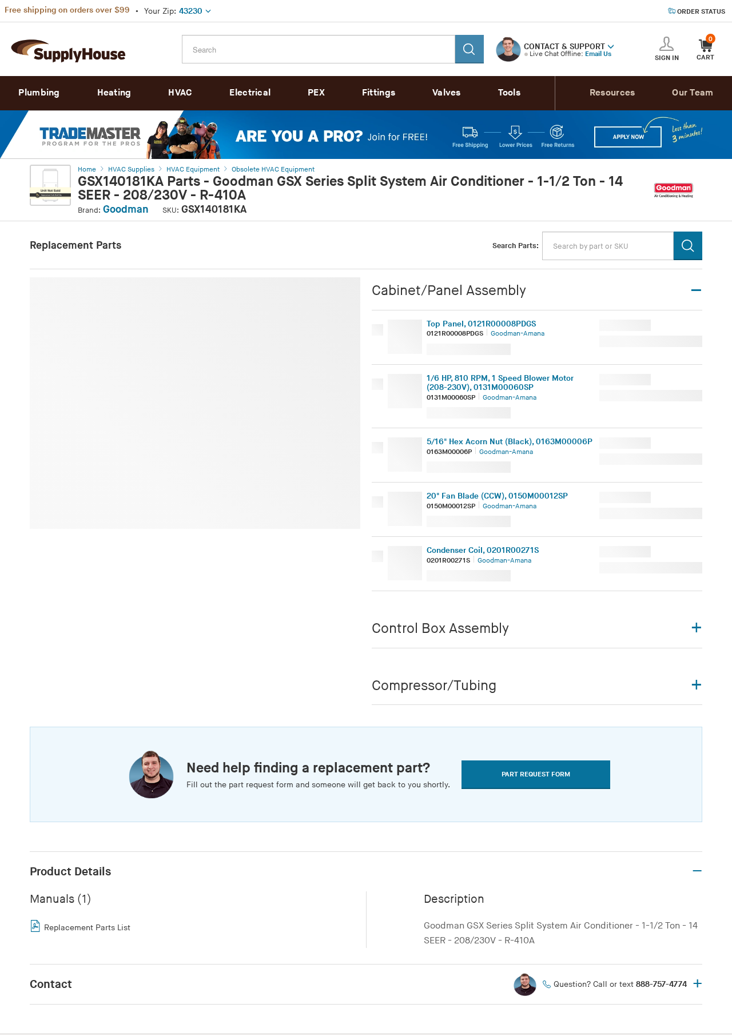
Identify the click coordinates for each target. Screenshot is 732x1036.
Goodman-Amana (517, 333)
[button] (610, 46)
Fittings (378, 92)
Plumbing (38, 92)
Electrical (249, 92)
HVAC (180, 92)
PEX (316, 92)
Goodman (126, 210)
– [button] (697, 871)
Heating (114, 92)
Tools (509, 92)
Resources (612, 92)
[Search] (469, 49)
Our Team (692, 92)
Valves (446, 92)
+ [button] (697, 984)
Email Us (598, 54)
